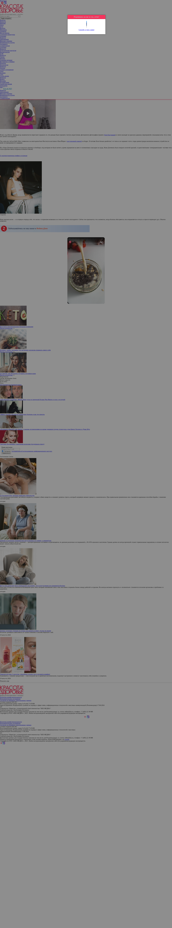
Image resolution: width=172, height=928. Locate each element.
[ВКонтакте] (86, 25)
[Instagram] (86, 26)
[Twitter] (86, 22)
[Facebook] (86, 23)
